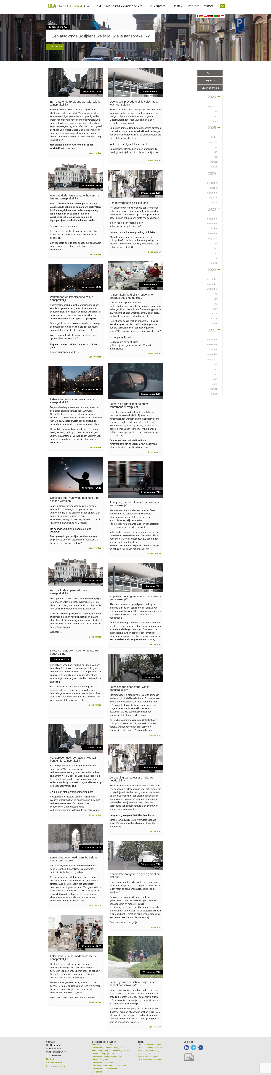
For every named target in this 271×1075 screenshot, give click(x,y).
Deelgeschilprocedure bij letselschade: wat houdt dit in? (134, 103)
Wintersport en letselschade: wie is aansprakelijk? (71, 298)
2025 (212, 128)
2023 (212, 209)
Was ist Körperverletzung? (149, 1051)
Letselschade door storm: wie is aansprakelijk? (129, 688)
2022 (212, 270)
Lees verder (55, 47)
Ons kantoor (158, 6)
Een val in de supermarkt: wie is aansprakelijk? (70, 592)
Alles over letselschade (102, 1045)
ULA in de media (210, 87)
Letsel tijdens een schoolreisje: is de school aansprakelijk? (132, 984)
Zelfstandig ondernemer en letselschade (109, 1066)
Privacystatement (54, 1062)
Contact (208, 6)
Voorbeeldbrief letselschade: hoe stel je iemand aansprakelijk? (74, 197)
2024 (212, 174)
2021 (212, 330)
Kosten (177, 6)
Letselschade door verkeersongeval (107, 1048)
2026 (212, 97)
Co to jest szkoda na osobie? (150, 1060)
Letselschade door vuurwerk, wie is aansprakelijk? (72, 401)
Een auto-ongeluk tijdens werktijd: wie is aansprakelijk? (75, 103)
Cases (210, 73)
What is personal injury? (148, 1057)
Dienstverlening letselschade (124, 6)
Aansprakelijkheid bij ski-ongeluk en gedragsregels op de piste (132, 296)
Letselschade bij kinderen (103, 1063)
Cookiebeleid (98, 1072)
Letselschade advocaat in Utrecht (106, 1069)
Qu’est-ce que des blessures (150, 1048)
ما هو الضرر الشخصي (146, 1054)
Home (99, 6)
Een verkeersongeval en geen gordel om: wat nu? (135, 876)
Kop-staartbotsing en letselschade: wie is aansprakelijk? (135, 598)
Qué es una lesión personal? (150, 1045)
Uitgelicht (193, 6)
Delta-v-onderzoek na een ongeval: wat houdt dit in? (74, 652)
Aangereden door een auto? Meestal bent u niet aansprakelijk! (73, 759)
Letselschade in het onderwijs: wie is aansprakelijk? (73, 958)
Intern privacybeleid (56, 1066)
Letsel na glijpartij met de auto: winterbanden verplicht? (129, 405)
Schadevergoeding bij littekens (129, 202)
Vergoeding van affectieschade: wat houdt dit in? (132, 779)
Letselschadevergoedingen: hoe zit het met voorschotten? (74, 859)
